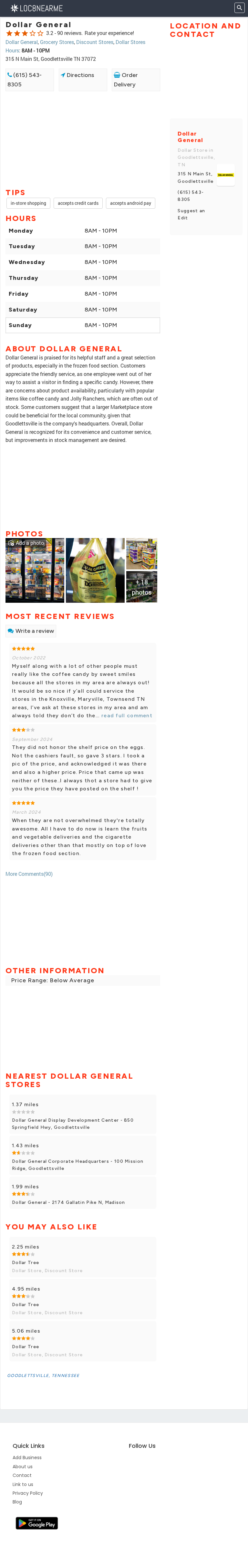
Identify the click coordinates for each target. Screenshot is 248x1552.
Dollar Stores (130, 42)
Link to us (23, 1484)
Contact (22, 1475)
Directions (79, 75)
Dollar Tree (25, 1262)
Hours (12, 50)
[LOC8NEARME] (36, 7)
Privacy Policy (28, 1493)
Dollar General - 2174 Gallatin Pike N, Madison (68, 1202)
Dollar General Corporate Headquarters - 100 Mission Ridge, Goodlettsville (77, 1165)
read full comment (126, 715)
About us (23, 1466)
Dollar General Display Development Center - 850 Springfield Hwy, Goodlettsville (73, 1123)
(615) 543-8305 (24, 80)
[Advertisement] (82, 114)
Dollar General (21, 42)
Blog (17, 1502)
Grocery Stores (57, 42)
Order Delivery (126, 80)
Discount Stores (94, 42)
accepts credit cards (78, 203)
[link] (34, 570)
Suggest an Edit (191, 214)
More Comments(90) (29, 873)
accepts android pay (130, 203)
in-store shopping (28, 203)
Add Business (27, 1457)
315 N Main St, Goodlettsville (195, 177)
